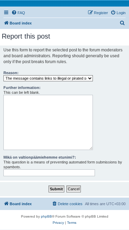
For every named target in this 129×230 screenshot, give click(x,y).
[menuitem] (18, 13)
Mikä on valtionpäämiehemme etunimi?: (39, 157)
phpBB (46, 216)
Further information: (22, 88)
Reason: (11, 73)
